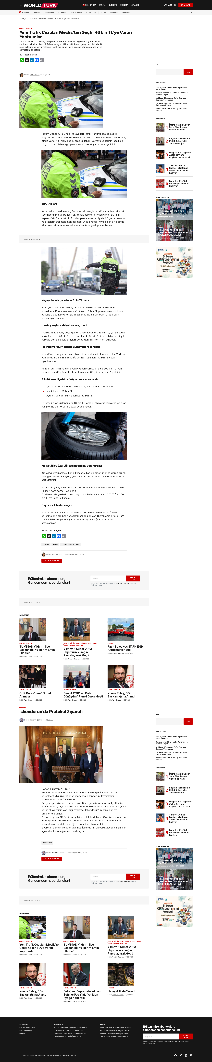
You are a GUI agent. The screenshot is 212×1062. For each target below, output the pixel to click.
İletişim (22, 1034)
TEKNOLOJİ (58, 1025)
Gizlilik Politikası (25, 1031)
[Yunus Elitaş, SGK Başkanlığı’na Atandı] (128, 676)
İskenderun (47, 842)
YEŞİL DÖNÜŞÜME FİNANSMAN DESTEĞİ (115, 1028)
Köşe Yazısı (92, 643)
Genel (22, 28)
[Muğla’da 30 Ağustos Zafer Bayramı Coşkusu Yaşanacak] (160, 154)
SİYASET (28, 690)
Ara (157, 65)
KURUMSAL (23, 1025)
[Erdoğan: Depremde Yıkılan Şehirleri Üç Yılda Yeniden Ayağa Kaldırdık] (84, 974)
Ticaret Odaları (76, 12)
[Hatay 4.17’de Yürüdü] (128, 974)
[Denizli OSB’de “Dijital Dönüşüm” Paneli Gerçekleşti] (84, 676)
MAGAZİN (79, 645)
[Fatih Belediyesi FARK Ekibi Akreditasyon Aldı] (128, 629)
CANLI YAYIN (185, 5)
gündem (46, 544)
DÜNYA (66, 643)
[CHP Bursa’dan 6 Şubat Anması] (40, 676)
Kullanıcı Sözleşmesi (123, 583)
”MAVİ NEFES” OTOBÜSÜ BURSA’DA (67, 1036)
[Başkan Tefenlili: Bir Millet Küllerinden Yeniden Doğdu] (160, 141)
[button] (20, 5)
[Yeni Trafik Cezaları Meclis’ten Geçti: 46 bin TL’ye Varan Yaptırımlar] (40, 927)
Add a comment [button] (53, 561)
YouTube (25, 12)
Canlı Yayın (37, 12)
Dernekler (62, 12)
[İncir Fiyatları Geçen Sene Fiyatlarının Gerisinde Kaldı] (160, 127)
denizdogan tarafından (166, 217)
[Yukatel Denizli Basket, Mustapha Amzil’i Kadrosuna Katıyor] (160, 168)
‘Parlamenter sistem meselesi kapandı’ (115, 1036)
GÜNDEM (29, 28)
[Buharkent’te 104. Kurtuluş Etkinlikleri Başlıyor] (160, 183)
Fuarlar (103, 12)
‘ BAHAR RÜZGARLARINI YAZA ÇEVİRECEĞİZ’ (71, 1034)
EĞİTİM (72, 643)
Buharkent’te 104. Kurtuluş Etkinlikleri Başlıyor (171, 109)
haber (55, 544)
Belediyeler (49, 12)
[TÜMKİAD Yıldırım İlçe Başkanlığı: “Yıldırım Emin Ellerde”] (40, 629)
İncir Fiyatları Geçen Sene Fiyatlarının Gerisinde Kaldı (171, 88)
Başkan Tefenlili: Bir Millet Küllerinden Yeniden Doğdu (172, 94)
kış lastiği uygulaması (70, 544)
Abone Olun (133, 578)
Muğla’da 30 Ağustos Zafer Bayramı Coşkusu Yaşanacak (171, 99)
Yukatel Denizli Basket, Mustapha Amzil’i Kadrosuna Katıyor (172, 104)
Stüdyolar (126, 12)
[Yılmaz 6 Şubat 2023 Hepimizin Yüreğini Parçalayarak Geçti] (84, 629)
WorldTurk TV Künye (27, 1028)
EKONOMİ (67, 690)
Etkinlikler (114, 12)
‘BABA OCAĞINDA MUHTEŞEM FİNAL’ (114, 1034)
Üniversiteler (91, 12)
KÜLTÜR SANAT (69, 645)
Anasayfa (22, 19)
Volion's (73, 1055)
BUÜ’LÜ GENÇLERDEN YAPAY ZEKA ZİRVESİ (70, 1028)
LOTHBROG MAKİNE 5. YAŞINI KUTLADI (69, 1031)
